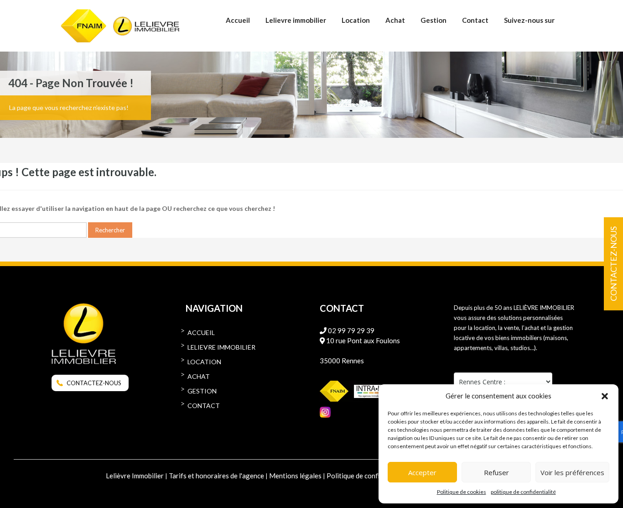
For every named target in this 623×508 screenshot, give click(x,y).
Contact (475, 20)
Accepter (422, 472)
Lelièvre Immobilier (135, 475)
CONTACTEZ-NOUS (94, 383)
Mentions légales (295, 475)
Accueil (238, 20)
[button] (604, 395)
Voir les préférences (572, 472)
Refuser (496, 472)
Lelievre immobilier (295, 20)
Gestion (433, 20)
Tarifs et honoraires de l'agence (216, 475)
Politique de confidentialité (368, 475)
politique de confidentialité (523, 491)
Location (356, 20)
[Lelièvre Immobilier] (146, 30)
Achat (395, 20)
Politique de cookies (461, 491)
